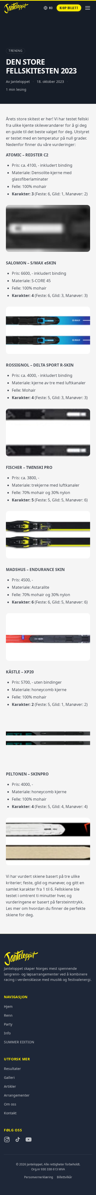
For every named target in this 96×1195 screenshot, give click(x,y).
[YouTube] (28, 1139)
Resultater (12, 1068)
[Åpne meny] (87, 7)
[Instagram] (7, 1139)
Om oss (10, 1104)
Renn (8, 1015)
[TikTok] (18, 1139)
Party (8, 1024)
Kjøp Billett (69, 8)
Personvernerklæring (38, 1177)
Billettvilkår (64, 1177)
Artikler (10, 1086)
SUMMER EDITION (19, 1042)
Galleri (9, 1077)
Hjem (8, 1006)
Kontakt (10, 1113)
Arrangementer (17, 1095)
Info (7, 1033)
